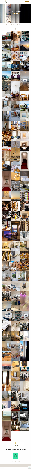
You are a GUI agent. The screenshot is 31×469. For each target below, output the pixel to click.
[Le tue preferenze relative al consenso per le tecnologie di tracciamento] (29, 467)
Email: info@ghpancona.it (15, 451)
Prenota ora (15, 13)
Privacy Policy (21, 465)
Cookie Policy (24, 465)
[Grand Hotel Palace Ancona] (5, 1)
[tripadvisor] (15, 455)
